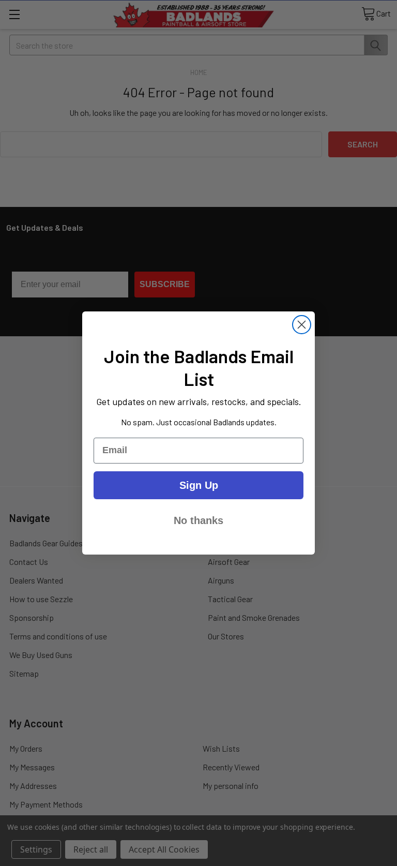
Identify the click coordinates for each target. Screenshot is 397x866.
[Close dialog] (302, 325)
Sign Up (198, 485)
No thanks (198, 520)
